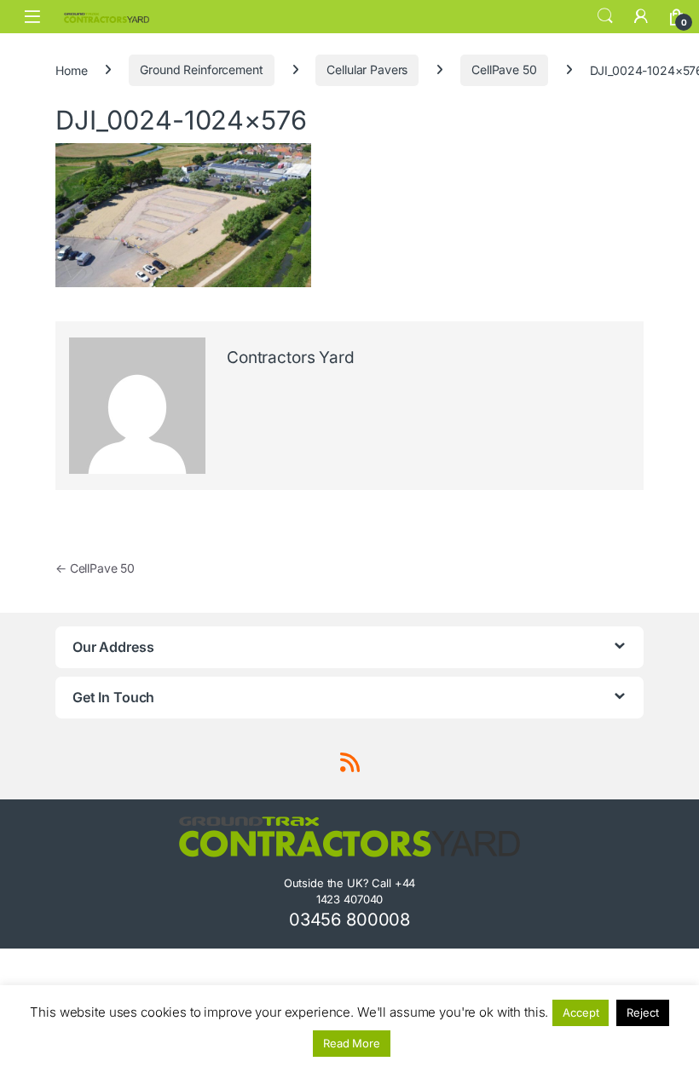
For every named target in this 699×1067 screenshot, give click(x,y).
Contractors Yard (291, 357)
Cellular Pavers (366, 69)
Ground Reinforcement (201, 69)
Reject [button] (642, 1012)
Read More (351, 1043)
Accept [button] (580, 1012)
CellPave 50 (503, 69)
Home (71, 69)
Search (605, 16)
